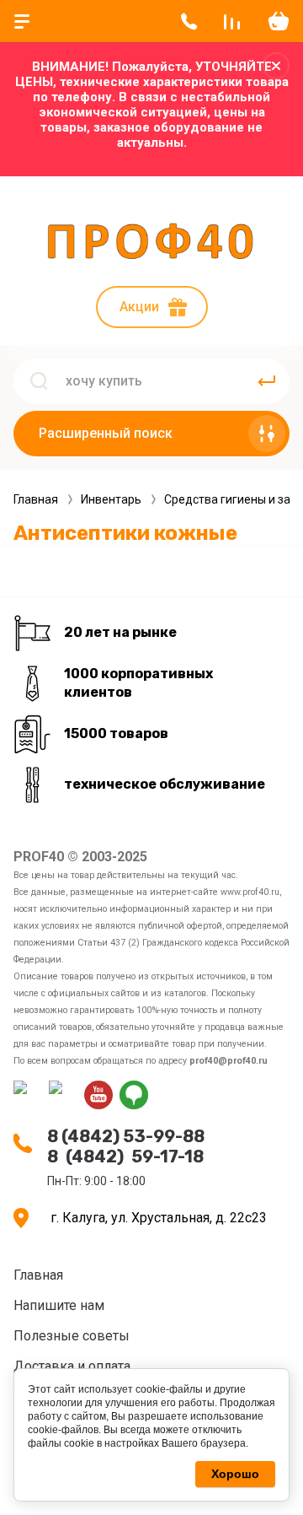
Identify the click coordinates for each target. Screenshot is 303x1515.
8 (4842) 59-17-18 (125, 1156)
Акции (139, 307)
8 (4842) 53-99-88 (126, 1136)
